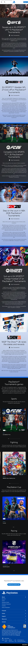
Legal (3, 640)
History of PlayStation (6, 607)
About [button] (3, 597)
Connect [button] (4, 621)
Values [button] (3, 613)
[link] (14, 422)
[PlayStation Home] (14, 2)
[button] (9, 483)
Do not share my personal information (21, 640)
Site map (15, 640)
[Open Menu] (1, 2)
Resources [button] (4, 619)
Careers (3, 600)
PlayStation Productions (6, 604)
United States (6, 638)
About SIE (3, 598)
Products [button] (4, 610)
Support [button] (4, 616)
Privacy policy (6, 640)
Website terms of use (11, 640)
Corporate (4, 605)
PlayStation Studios (5, 602)
